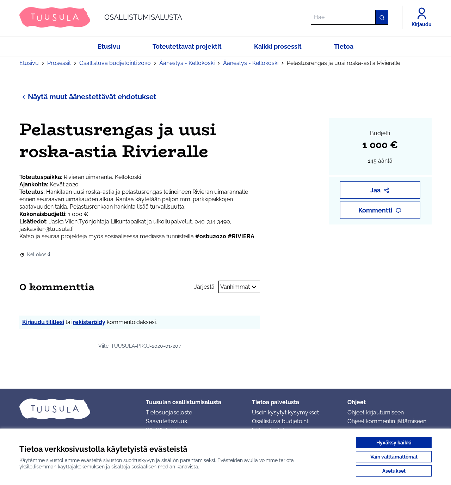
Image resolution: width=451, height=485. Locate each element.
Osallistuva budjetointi (280, 421)
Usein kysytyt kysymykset (285, 412)
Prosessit (59, 63)
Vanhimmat (235, 286)
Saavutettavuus (166, 421)
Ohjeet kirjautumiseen (375, 412)
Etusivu (29, 63)
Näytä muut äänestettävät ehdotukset (92, 96)
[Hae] (381, 17)
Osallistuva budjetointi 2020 (115, 63)
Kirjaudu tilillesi (43, 322)
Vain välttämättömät (394, 457)
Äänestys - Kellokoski (187, 63)
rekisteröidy (89, 322)
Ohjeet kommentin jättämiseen (386, 421)
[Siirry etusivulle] (77, 409)
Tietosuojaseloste (169, 412)
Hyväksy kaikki (394, 442)
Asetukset (394, 471)
